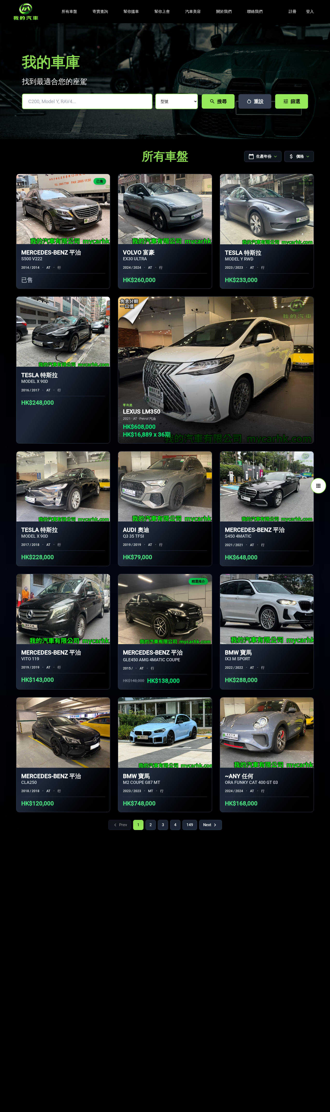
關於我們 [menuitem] (224, 11)
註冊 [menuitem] (292, 11)
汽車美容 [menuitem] (193, 11)
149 (190, 825)
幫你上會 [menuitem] (162, 11)
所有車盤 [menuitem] (69, 11)
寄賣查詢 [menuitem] (100, 11)
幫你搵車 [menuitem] (131, 11)
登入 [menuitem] (310, 11)
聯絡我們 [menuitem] (255, 11)
